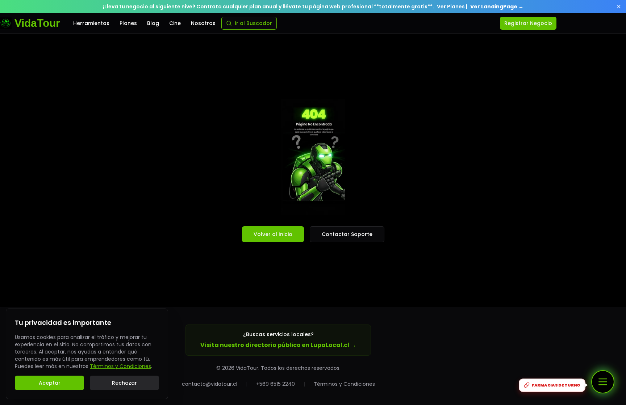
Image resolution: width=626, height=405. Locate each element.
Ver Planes (451, 6)
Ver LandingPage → (496, 6)
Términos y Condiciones (344, 384)
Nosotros (203, 23)
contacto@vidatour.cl (209, 384)
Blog (153, 23)
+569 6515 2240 (275, 384)
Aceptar (49, 383)
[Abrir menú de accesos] (602, 381)
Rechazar (124, 383)
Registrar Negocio (528, 23)
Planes (128, 23)
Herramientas (91, 23)
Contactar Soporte (347, 234)
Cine (175, 23)
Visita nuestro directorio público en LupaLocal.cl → (278, 345)
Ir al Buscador (253, 23)
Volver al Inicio (273, 234)
